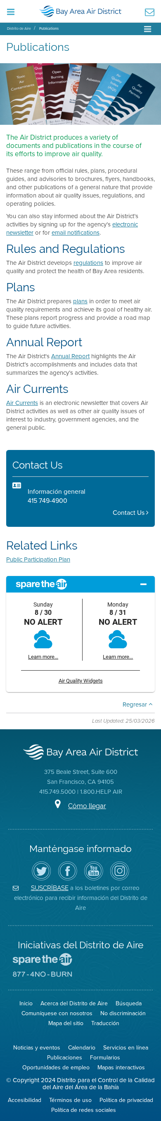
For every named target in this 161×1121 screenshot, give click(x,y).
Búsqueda (129, 1003)
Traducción (105, 1023)
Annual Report (70, 356)
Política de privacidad (126, 1100)
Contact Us (129, 512)
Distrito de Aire (19, 28)
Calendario (81, 1047)
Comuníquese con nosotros (56, 1013)
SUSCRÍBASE (50, 887)
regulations (88, 262)
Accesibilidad (24, 1100)
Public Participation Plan (38, 559)
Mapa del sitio (65, 1023)
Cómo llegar (87, 806)
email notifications (75, 232)
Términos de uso (70, 1100)
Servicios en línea (125, 1047)
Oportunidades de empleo (56, 1067)
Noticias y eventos (36, 1047)
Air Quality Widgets (81, 680)
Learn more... (43, 656)
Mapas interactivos (121, 1067)
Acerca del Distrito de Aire (74, 1003)
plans (80, 301)
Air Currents (22, 402)
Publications (49, 28)
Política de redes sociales (83, 1110)
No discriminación (123, 1013)
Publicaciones (64, 1057)
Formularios (105, 1057)
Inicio (26, 1003)
